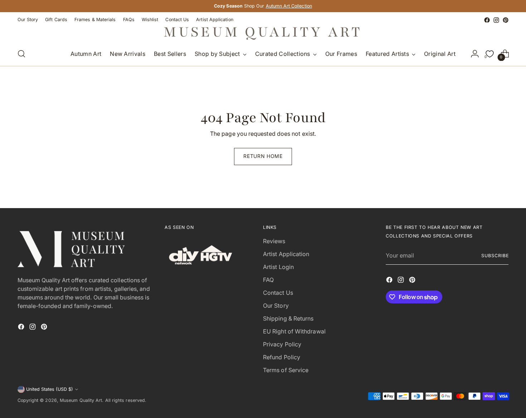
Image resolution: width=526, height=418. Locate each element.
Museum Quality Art (81, 400)
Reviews (274, 241)
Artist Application (286, 254)
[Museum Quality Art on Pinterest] (505, 20)
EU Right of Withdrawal (294, 331)
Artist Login (278, 266)
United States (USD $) (49, 389)
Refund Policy (281, 357)
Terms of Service (285, 370)
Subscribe (494, 255)
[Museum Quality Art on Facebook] (487, 20)
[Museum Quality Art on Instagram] (496, 20)
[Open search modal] (21, 54)
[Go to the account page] (475, 54)
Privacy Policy (282, 344)
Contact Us (278, 292)
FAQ (268, 279)
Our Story (276, 305)
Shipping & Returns (288, 318)
